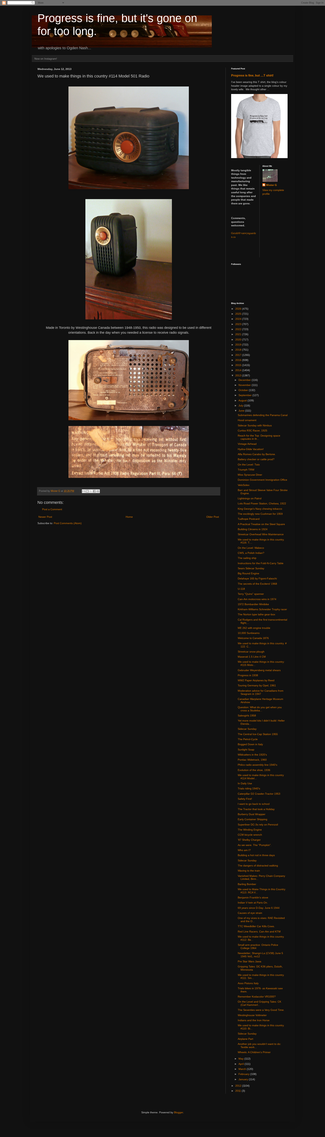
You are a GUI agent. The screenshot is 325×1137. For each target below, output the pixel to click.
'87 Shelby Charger (249, 839)
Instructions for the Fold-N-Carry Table (260, 563)
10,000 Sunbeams (249, 632)
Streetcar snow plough (251, 651)
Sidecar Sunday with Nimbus (255, 425)
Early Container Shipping (252, 819)
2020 (238, 339)
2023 (238, 324)
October (243, 390)
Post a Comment (52, 509)
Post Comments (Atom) (68, 523)
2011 (238, 1090)
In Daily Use (245, 783)
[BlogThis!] (87, 491)
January (243, 1079)
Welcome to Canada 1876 (253, 638)
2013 (238, 375)
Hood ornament (247, 420)
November (245, 385)
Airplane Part (245, 1038)
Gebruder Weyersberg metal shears (259, 670)
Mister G (271, 184)
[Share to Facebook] (94, 491)
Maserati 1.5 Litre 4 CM (252, 656)
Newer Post (45, 516)
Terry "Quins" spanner (251, 593)
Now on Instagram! (45, 58)
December (245, 379)
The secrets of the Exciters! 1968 (257, 583)
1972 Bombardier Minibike (253, 604)
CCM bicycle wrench (250, 834)
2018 (238, 349)
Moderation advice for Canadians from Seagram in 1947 (260, 692)
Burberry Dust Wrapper (251, 814)
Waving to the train (249, 870)
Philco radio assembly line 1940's (257, 764)
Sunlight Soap (246, 749)
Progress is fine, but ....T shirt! (252, 75)
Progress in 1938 (248, 675)
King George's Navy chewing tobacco (260, 508)
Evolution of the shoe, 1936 (254, 770)
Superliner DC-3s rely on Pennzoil (258, 824)
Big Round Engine (248, 573)
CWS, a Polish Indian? (251, 552)
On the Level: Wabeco (251, 547)
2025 (238, 313)
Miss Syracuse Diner (250, 474)
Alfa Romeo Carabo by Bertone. (257, 454)
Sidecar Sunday (247, 728)
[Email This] (84, 491)
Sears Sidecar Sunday (251, 568)
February (244, 1074)
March (242, 1068)
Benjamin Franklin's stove (253, 897)
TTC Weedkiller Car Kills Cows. (256, 926)
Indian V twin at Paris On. (253, 902)
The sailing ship (247, 557)
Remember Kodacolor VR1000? (257, 996)
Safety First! (245, 798)
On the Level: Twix (249, 464)
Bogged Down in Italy (250, 744)
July (241, 405)
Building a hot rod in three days (256, 855)
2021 (238, 334)
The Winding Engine (250, 829)
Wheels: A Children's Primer (254, 1052)
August (243, 400)
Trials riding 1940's (249, 788)
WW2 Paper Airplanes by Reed (256, 680)
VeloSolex (243, 485)
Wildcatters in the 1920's (252, 754)
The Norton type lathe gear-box (256, 614)
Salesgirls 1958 (247, 715)
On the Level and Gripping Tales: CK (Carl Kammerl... (259, 1003)
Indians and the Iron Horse (254, 1020)
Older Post (212, 516)
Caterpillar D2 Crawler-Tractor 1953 (259, 793)
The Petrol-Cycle (248, 739)
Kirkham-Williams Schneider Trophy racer (262, 609)
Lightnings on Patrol (249, 498)
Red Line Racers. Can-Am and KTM (259, 931)
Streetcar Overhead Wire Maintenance (261, 534)
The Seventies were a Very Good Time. (261, 1009)
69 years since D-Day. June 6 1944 (258, 907)
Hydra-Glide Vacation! (251, 449)
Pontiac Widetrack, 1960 (252, 759)
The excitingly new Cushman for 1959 (260, 513)
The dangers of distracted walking (258, 865)
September (245, 395)
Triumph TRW (246, 469)
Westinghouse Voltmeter (252, 1015)
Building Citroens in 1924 (252, 529)
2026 (238, 308)
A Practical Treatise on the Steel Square (261, 524)
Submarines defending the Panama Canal (263, 415)
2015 (238, 365)
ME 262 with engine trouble (254, 627)
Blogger (178, 1112)
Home (129, 516)
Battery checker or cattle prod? (256, 459)
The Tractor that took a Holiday (256, 809)
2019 (238, 344)
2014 (238, 370)
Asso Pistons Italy (248, 983)
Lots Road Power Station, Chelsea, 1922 (262, 503)
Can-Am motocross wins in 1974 (257, 599)
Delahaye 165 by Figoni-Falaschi (257, 578)
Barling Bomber (247, 884)
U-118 (241, 588)
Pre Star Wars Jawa (249, 961)
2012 (238, 1085)
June (241, 410)
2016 (238, 360)
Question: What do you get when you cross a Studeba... (260, 709)
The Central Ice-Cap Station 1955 (258, 734)
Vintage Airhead (247, 443)
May (241, 1058)
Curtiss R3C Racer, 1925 (252, 430)
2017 (238, 354)
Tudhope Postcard (249, 518)
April (241, 1063)
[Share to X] (91, 491)
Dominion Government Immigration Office (262, 479)
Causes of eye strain (250, 912)
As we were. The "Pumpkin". (254, 845)
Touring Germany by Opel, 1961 (257, 685)
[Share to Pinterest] (98, 491)
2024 (238, 318)
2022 (238, 329)
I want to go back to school (254, 803)
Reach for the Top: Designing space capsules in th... (259, 437)
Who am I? (244, 850)
